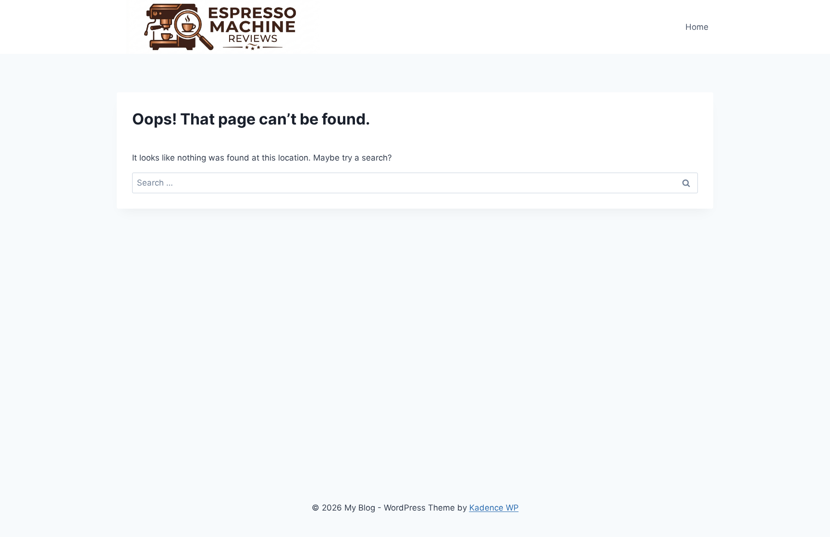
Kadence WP (494, 507)
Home (696, 27)
